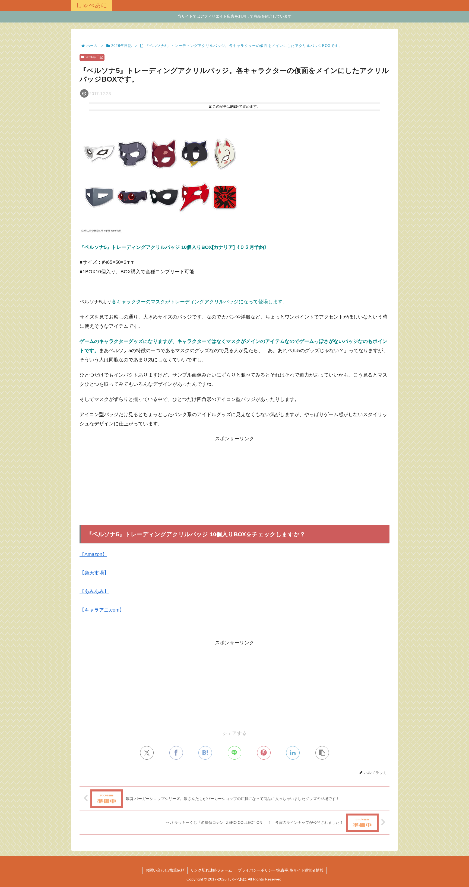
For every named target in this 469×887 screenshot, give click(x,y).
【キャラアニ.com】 (102, 610)
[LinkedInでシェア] (293, 753)
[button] (322, 753)
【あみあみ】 (94, 591)
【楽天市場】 (94, 573)
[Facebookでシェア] (176, 753)
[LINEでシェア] (234, 753)
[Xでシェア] (147, 753)
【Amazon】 (93, 554)
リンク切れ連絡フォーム (211, 870)
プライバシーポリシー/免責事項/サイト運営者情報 (281, 870)
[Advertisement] (234, 481)
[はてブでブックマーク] (205, 753)
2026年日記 (94, 57)
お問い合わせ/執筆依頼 (165, 870)
